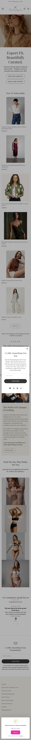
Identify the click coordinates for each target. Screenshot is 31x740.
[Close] (27, 349)
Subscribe (15, 381)
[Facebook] (10, 388)
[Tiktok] (21, 388)
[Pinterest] (17, 388)
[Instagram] (14, 388)
